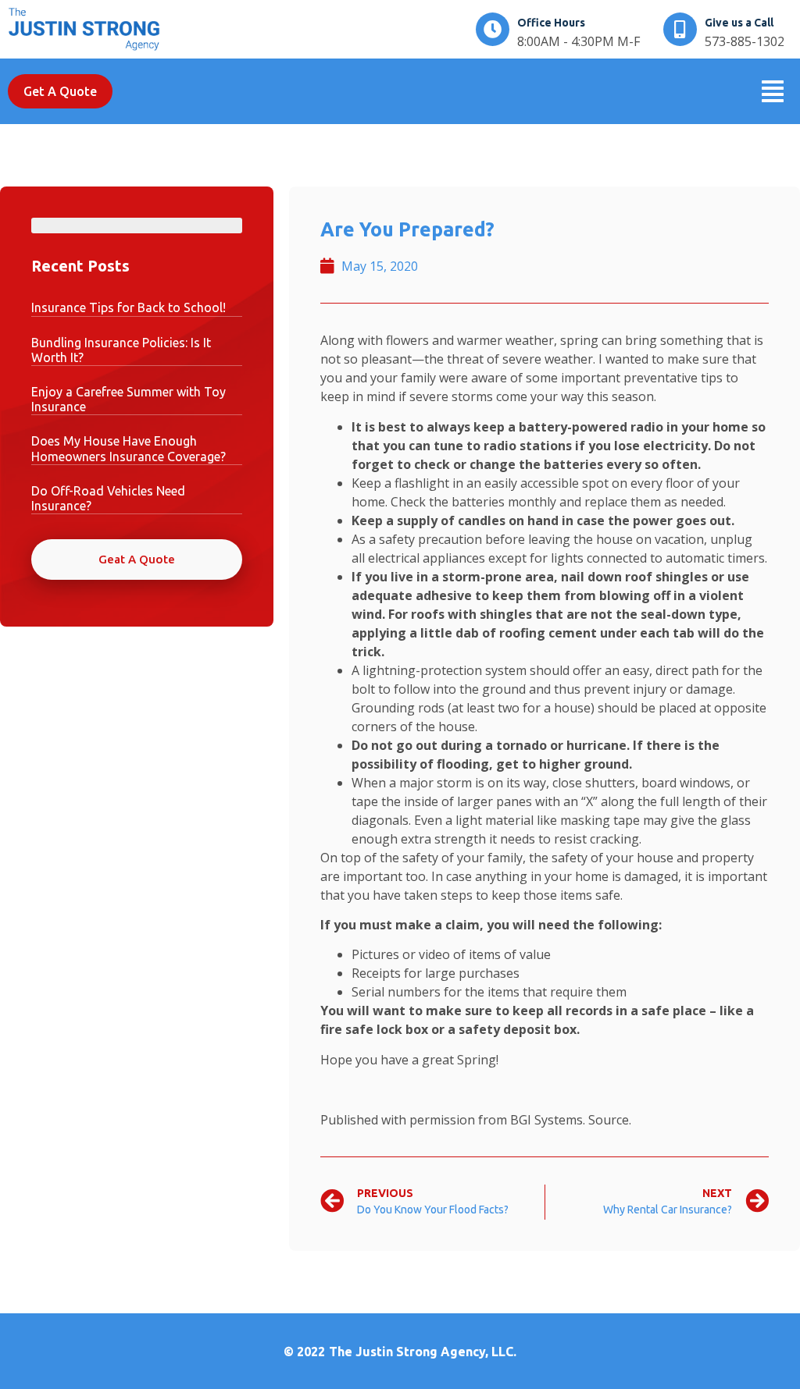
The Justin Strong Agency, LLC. (422, 1352)
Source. (609, 1119)
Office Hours (551, 22)
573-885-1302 (744, 41)
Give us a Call (739, 22)
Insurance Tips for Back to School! (128, 307)
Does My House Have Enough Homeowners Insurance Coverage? (128, 448)
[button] (772, 91)
